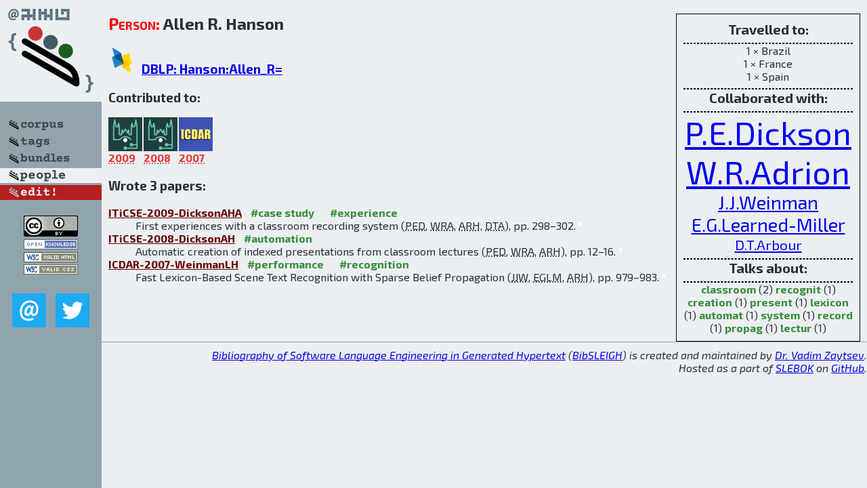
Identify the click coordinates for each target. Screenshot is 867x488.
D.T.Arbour (768, 244)
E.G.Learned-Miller (768, 225)
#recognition (374, 264)
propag (744, 327)
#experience (364, 212)
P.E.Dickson (768, 132)
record (835, 314)
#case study (282, 212)
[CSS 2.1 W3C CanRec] (51, 283)
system (780, 314)
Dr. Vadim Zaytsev (819, 354)
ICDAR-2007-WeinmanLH (173, 264)
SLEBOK (794, 367)
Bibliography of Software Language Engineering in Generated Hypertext (389, 354)
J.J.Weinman (768, 202)
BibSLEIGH (597, 354)
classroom (728, 289)
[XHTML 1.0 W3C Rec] (51, 257)
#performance (285, 264)
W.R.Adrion (768, 171)
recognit (798, 289)
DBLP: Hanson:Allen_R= (212, 69)
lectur (795, 327)
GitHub (847, 367)
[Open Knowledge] (51, 245)
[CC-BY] (51, 232)
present (771, 302)
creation (710, 302)
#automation (278, 238)
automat (721, 314)
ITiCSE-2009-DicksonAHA (175, 212)
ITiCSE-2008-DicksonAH (171, 238)
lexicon (829, 302)
